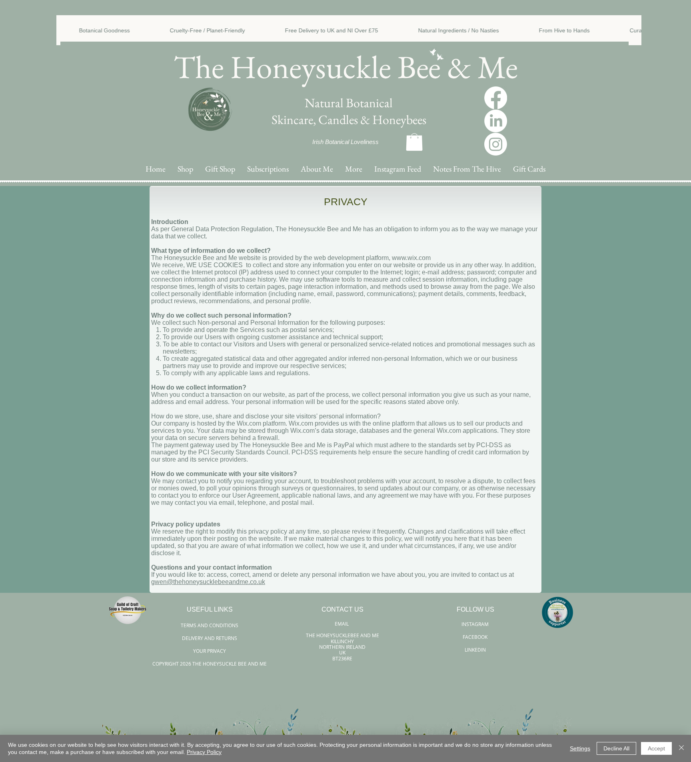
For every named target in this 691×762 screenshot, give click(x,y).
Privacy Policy (204, 752)
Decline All (616, 748)
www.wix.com (411, 257)
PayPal (344, 445)
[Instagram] (495, 144)
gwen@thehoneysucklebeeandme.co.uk (208, 581)
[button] (353, 169)
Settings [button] (580, 748)
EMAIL (342, 623)
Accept (656, 748)
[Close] (681, 748)
